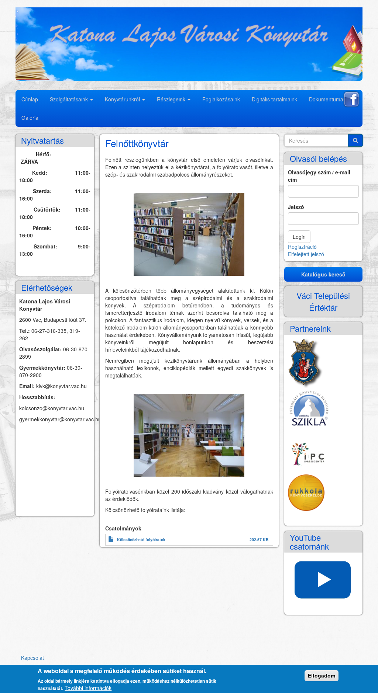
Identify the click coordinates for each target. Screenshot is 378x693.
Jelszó (296, 206)
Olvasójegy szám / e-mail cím (319, 175)
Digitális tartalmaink (274, 99)
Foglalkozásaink (221, 99)
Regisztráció (302, 246)
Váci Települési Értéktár (323, 301)
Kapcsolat (32, 657)
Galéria (29, 117)
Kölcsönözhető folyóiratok (141, 539)
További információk (88, 688)
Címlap (29, 99)
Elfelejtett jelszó (306, 254)
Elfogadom (321, 676)
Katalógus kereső (323, 274)
